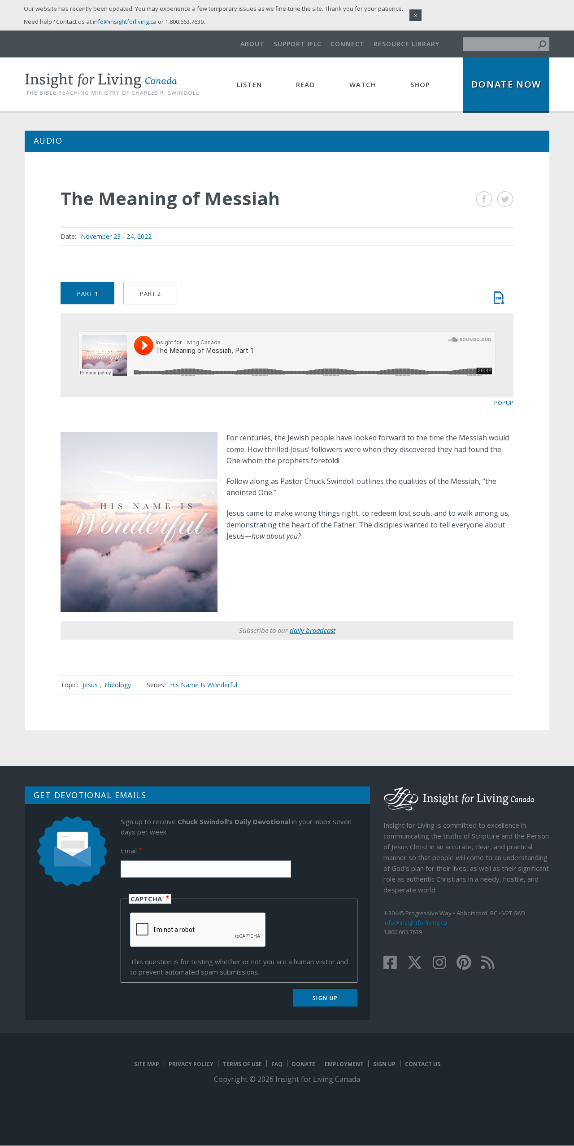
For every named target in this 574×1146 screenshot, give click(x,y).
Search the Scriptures (499, 297)
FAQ (277, 1064)
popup (503, 403)
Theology (117, 685)
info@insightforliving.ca (415, 922)
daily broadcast (312, 630)
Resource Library (406, 44)
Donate (303, 1064)
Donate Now (506, 84)
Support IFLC (298, 44)
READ (305, 84)
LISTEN (249, 84)
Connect (347, 44)
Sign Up (384, 1064)
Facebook (484, 199)
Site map (146, 1064)
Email (129, 850)
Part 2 (150, 294)
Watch (362, 84)
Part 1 (87, 294)
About (252, 44)
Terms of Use (242, 1064)
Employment (344, 1064)
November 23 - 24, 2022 (116, 236)
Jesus (90, 685)
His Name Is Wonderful (203, 685)
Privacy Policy (191, 1064)
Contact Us (422, 1064)
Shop (420, 84)
